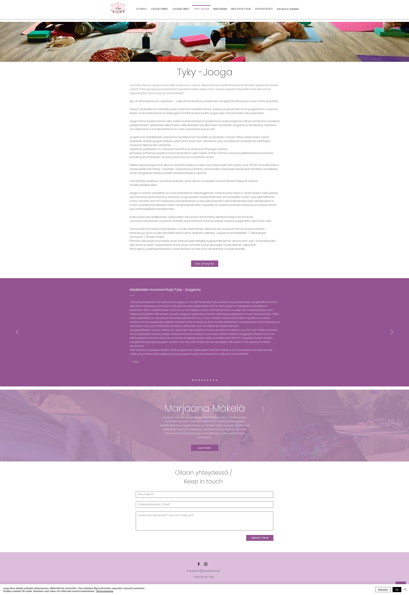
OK (397, 589)
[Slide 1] (193, 380)
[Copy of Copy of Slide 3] (204, 380)
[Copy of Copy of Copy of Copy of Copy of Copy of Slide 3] (216, 380)
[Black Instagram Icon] (206, 564)
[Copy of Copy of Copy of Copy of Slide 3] (210, 380)
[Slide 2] (196, 380)
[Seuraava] (391, 332)
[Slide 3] (199, 380)
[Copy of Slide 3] (201, 380)
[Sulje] (405, 589)
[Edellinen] (17, 332)
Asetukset (383, 589)
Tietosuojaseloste (104, 591)
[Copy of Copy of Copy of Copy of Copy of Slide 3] (213, 380)
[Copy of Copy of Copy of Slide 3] (207, 380)
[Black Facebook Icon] (199, 564)
